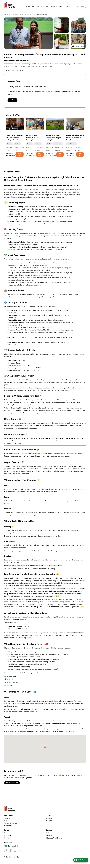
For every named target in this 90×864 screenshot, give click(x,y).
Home (6, 14)
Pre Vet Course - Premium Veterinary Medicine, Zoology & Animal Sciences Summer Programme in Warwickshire (15, 138)
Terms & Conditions (10, 823)
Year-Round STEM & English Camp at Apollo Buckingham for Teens (54, 138)
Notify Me (12, 100)
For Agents (7, 838)
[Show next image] (21, 124)
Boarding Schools (42, 6)
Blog (60, 6)
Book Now (19, 154)
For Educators (8, 835)
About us (7, 818)
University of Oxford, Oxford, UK (16, 61)
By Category (50, 820)
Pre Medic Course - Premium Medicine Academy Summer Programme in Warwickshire (32, 138)
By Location (49, 818)
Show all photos (79, 46)
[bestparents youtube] (20, 850)
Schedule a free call (12, 782)
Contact (67, 6)
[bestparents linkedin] (14, 850)
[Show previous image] (7, 124)
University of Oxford (28, 14)
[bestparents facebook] (10, 850)
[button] (45, 747)
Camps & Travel (30, 6)
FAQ (47, 833)
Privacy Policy (8, 825)
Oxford (17, 14)
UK (11, 14)
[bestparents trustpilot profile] (45, 845)
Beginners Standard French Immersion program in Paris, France (75, 138)
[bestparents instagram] (5, 850)
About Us (54, 6)
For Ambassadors (9, 833)
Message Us (50, 835)
